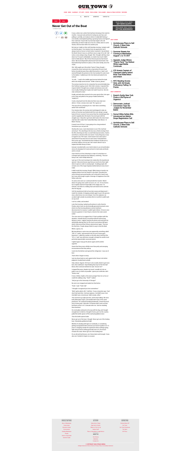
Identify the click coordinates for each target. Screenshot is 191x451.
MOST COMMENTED (115, 91)
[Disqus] (81, 358)
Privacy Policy (98, 445)
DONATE (135, 1)
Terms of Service (91, 445)
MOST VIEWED (114, 39)
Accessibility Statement (107, 445)
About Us (86, 16)
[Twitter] (61, 33)
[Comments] (65, 33)
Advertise (96, 16)
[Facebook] (57, 33)
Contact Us (106, 16)
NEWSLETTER (127, 1)
